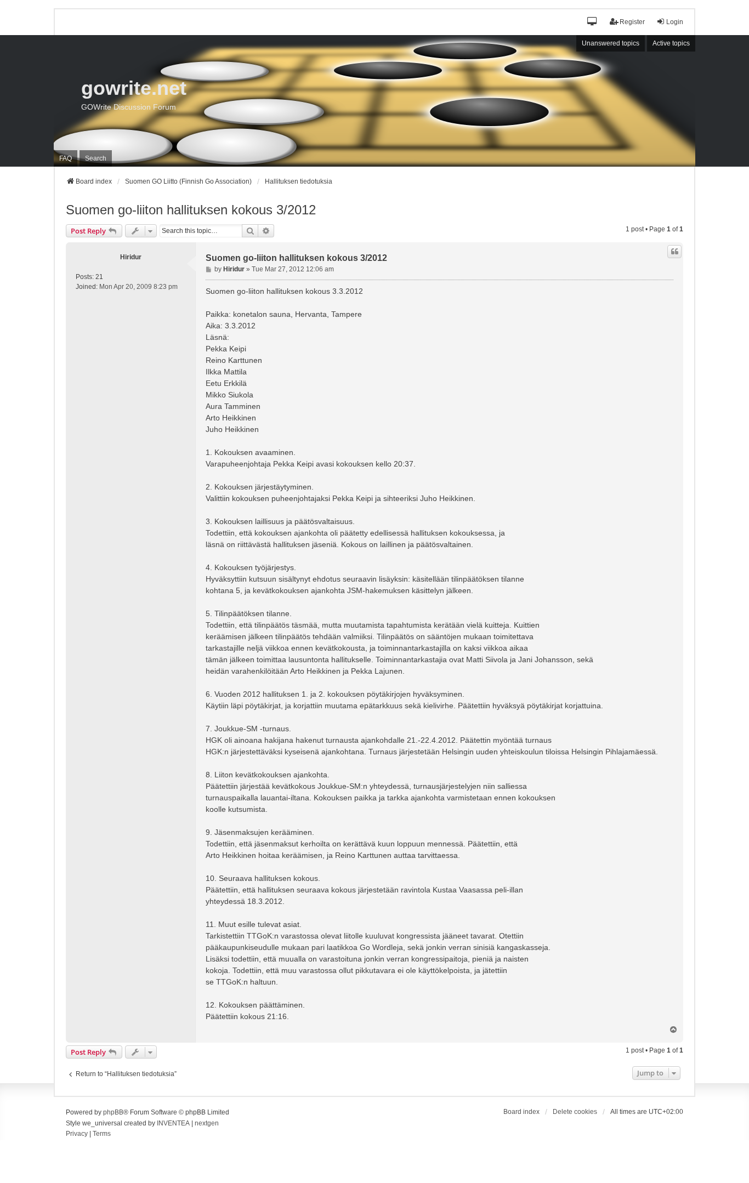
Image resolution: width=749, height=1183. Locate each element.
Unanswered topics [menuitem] (610, 43)
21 (99, 277)
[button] (592, 22)
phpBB (113, 1112)
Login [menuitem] (674, 22)
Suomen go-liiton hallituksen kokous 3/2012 (191, 209)
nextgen (207, 1123)
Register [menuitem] (632, 22)
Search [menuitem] (95, 158)
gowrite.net (133, 88)
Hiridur (130, 257)
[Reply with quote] (674, 251)
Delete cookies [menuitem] (575, 1112)
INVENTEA (173, 1123)
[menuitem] (77, 1134)
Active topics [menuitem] (671, 43)
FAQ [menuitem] (65, 158)
